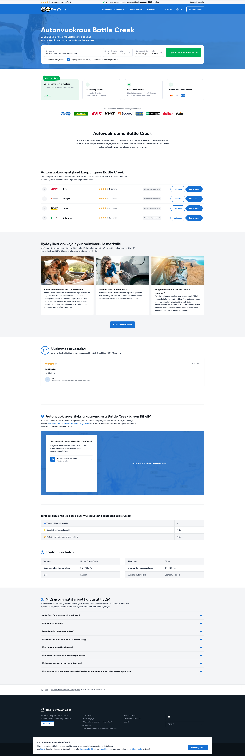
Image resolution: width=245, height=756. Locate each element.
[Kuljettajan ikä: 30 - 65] (68, 59)
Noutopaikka (50, 51)
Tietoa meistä (87, 715)
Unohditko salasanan (132, 719)
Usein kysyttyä (136, 9)
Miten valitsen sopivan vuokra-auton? (97, 722)
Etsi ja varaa (194, 189)
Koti (46, 690)
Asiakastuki (152, 9)
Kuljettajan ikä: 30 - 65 (79, 59)
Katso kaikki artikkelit (122, 324)
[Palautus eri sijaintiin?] (45, 59)
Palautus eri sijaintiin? (55, 59)
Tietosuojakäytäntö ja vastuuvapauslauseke (99, 728)
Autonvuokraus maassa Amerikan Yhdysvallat (68, 423)
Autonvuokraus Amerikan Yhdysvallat (65, 690)
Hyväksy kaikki (198, 747)
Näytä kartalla (62, 461)
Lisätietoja (178, 189)
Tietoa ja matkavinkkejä (111, 9)
